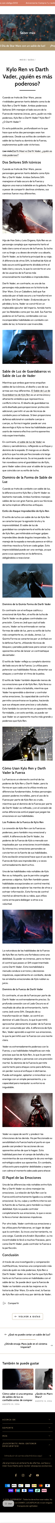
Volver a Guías (30, 1316)
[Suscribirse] (51, 1455)
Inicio (23, 60)
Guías (31, 60)
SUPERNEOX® (16, 1499)
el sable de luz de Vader (29, 441)
